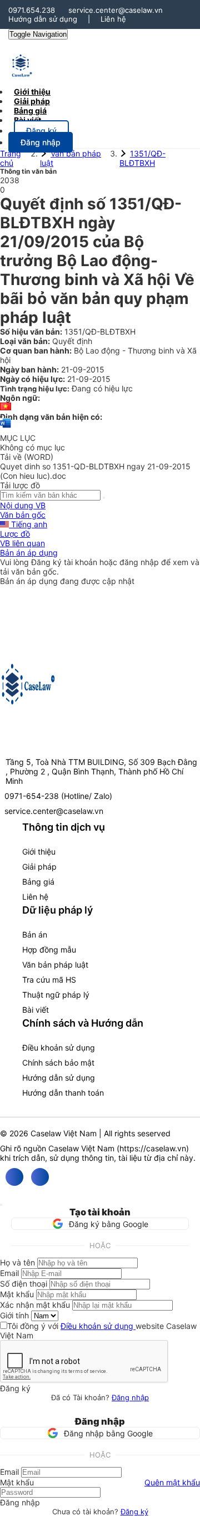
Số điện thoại (23, 1283)
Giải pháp (39, 866)
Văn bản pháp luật (55, 964)
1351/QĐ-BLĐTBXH (142, 158)
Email (9, 1273)
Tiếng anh (28, 524)
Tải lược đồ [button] (20, 485)
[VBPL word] (5, 428)
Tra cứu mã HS (49, 979)
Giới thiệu (39, 851)
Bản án (34, 934)
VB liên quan (22, 543)
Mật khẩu (17, 1294)
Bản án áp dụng (29, 552)
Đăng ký (134, 1511)
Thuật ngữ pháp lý (55, 994)
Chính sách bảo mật (58, 1062)
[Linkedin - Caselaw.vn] (40, 1177)
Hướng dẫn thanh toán (63, 1092)
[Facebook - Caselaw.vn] (14, 1177)
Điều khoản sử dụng (58, 1047)
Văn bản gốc (23, 514)
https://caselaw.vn (152, 1148)
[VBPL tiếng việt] (5, 407)
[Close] (1, 1205)
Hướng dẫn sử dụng (42, 18)
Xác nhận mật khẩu (35, 1304)
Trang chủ (10, 158)
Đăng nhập (130, 1397)
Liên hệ (113, 18)
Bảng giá (38, 881)
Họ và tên (17, 1262)
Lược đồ (15, 533)
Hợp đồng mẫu (49, 949)
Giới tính (14, 1315)
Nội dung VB (23, 505)
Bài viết (27, 120)
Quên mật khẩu (172, 1482)
